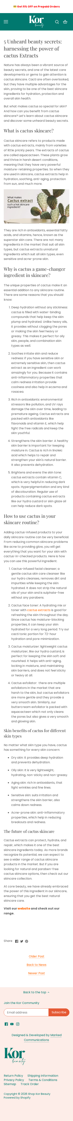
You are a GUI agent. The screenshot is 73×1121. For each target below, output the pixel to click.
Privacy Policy (14, 1080)
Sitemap (10, 1084)
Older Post (36, 956)
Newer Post (36, 973)
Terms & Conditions (42, 1080)
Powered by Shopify (17, 1097)
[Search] (57, 22)
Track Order (30, 1084)
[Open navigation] (6, 21)
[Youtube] (11, 1024)
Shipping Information (43, 1076)
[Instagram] (17, 1024)
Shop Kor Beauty (39, 1094)
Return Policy (13, 1076)
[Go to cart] (65, 22)
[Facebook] (6, 1024)
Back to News (36, 965)
